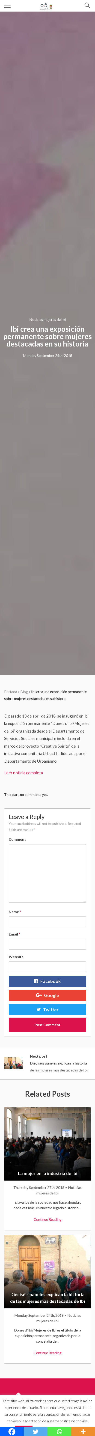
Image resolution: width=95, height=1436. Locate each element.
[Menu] (7, 6)
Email (14, 934)
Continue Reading (48, 1219)
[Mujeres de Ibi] (46, 4)
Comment (17, 839)
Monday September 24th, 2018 (47, 355)
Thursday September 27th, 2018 (39, 1187)
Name (15, 911)
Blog (24, 691)
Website (16, 956)
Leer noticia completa (23, 772)
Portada (10, 691)
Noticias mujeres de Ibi (47, 319)
